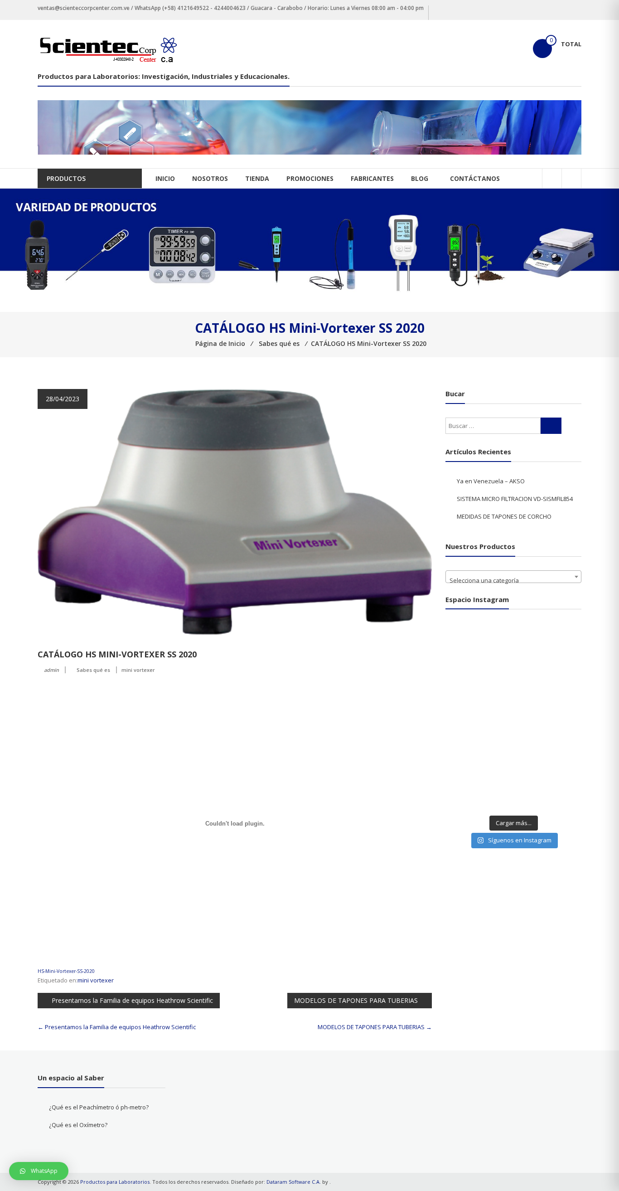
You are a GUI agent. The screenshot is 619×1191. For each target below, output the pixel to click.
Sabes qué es (93, 669)
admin (51, 669)
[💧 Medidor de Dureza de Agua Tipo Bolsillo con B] (513, 665)
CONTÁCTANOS (475, 178)
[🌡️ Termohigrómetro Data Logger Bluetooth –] (557, 745)
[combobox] (513, 576)
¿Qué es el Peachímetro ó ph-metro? (99, 1107)
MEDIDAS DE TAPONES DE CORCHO (504, 516)
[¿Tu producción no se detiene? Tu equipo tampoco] (557, 718)
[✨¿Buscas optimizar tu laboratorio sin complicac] (513, 798)
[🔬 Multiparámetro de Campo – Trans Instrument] (557, 692)
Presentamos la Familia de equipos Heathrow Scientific (132, 1000)
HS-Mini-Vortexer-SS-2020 (66, 971)
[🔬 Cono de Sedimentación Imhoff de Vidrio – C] (513, 745)
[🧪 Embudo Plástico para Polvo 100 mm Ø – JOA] (469, 718)
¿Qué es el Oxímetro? (78, 1125)
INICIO (165, 178)
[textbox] (513, 580)
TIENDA (257, 178)
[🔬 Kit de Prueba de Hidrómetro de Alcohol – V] (469, 638)
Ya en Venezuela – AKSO (491, 481)
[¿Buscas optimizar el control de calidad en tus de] (513, 692)
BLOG (419, 178)
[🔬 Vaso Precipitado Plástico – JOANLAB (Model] (469, 745)
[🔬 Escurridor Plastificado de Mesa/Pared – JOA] (557, 771)
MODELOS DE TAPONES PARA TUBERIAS (356, 1000)
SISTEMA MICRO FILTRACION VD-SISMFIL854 (515, 499)
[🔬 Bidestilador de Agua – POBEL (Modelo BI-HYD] (513, 638)
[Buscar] (551, 426)
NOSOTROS (210, 178)
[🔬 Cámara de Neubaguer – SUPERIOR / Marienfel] (513, 771)
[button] (38, 1171)
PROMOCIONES (310, 178)
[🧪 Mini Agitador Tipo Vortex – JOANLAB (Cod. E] (469, 798)
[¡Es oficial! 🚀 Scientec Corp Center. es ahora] (469, 771)
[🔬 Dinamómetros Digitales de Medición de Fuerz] (557, 638)
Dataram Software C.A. (293, 1181)
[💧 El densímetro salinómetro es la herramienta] (469, 665)
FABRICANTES (372, 178)
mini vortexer (138, 669)
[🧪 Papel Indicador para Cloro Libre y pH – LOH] (557, 665)
